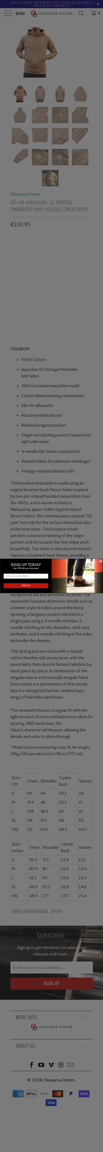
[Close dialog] (100, 561)
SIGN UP (25, 586)
